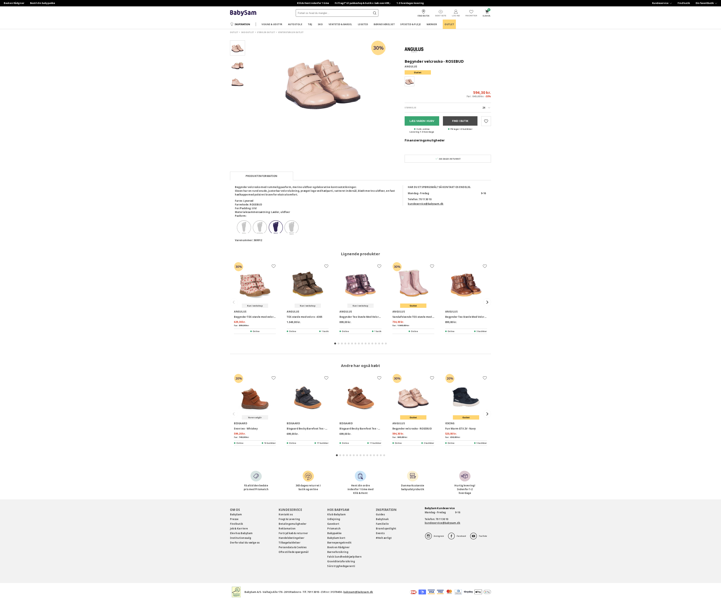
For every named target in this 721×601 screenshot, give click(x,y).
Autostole (295, 24)
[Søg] (374, 13)
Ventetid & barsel (340, 24)
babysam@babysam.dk (358, 592)
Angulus (411, 66)
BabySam (236, 514)
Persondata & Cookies (293, 547)
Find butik (684, 3)
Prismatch (334, 528)
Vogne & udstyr (272, 24)
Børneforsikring (337, 552)
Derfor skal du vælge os (245, 542)
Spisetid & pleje (410, 24)
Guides (380, 514)
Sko (320, 24)
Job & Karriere (239, 528)
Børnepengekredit (339, 542)
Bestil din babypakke (42, 3)
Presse (234, 519)
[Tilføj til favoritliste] (486, 121)
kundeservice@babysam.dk (425, 203)
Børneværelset (384, 24)
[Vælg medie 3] (237, 81)
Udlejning (333, 519)
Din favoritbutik (705, 3)
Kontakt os (286, 514)
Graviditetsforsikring (341, 561)
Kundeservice (660, 3)
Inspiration (242, 24)
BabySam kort (336, 538)
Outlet (449, 24)
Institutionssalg (240, 538)
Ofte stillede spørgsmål (293, 552)
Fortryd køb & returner (293, 533)
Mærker (432, 24)
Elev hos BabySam (241, 533)
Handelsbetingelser (291, 538)
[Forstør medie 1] (323, 81)
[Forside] (243, 13)
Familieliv (382, 523)
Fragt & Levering (289, 519)
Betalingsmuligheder (293, 523)
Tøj (310, 24)
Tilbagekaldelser (289, 542)
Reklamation (287, 528)
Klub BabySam (336, 514)
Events (380, 533)
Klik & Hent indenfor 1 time (313, 3)
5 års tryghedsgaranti (341, 566)
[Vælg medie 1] (237, 47)
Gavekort (333, 523)
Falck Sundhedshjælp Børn (344, 556)
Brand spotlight (386, 528)
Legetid (363, 24)
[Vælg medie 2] (237, 64)
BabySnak (382, 519)
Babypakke (334, 533)
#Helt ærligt (384, 538)
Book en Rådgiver (14, 3)
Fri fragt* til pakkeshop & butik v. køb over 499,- (363, 3)
